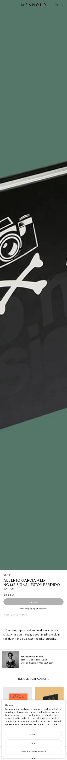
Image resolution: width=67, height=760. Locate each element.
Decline (33, 743)
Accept (33, 734)
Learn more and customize (33, 751)
